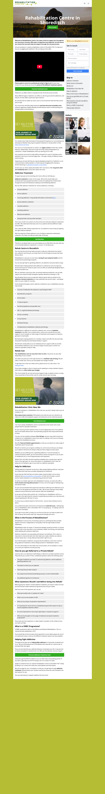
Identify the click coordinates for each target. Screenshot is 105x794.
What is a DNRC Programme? (75, 105)
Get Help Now (39, 239)
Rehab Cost (70, 86)
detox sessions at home (22, 145)
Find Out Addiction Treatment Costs (40, 655)
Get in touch (52, 27)
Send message (77, 71)
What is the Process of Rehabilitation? (78, 94)
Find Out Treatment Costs (40, 89)
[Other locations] (84, 3)
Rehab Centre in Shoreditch (75, 83)
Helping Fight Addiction (73, 108)
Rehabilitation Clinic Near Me (75, 88)
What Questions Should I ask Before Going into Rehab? (77, 101)
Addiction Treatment (73, 80)
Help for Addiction (72, 91)
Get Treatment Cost (40, 421)
